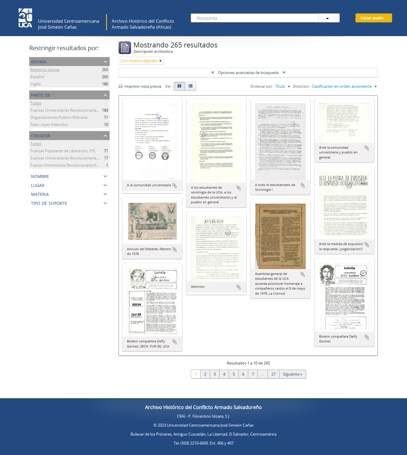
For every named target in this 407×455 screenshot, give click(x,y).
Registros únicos (44, 69)
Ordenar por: (261, 86)
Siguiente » (292, 374)
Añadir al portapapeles (175, 186)
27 (273, 374)
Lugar (37, 185)
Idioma (38, 61)
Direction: (301, 86)
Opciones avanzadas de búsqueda (248, 72)
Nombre (40, 176)
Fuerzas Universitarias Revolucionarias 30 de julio (73, 110)
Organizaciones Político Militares (59, 117)
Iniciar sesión (372, 18)
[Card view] (179, 86)
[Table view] (190, 86)
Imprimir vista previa (142, 86)
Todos (35, 103)
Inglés (35, 84)
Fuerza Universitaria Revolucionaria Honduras (70, 165)
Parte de (40, 94)
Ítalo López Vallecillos (49, 124)
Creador (40, 135)
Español (37, 76)
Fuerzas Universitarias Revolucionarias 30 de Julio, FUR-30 (80, 158)
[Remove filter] (160, 61)
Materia (40, 194)
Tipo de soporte (49, 203)
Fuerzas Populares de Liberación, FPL (63, 150)
